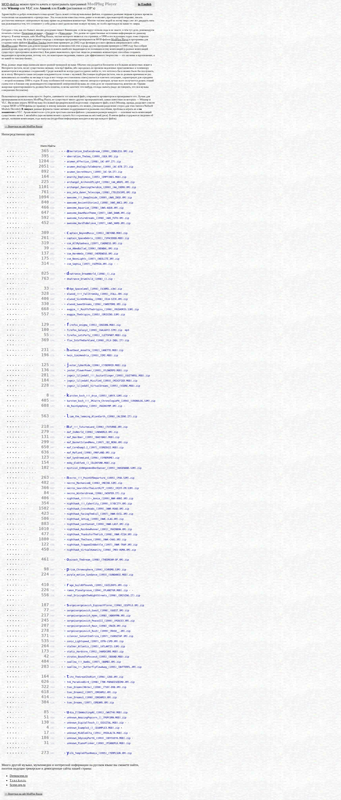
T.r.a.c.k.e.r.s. (18, 780)
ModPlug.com (9, 45)
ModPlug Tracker (37, 42)
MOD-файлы (10, 4)
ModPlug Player (119, 39)
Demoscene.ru (19, 775)
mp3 (126, 330)
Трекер (49, 33)
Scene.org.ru (17, 785)
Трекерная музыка (32, 33)
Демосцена (65, 33)
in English (144, 4)
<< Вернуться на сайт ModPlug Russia (23, 126)
